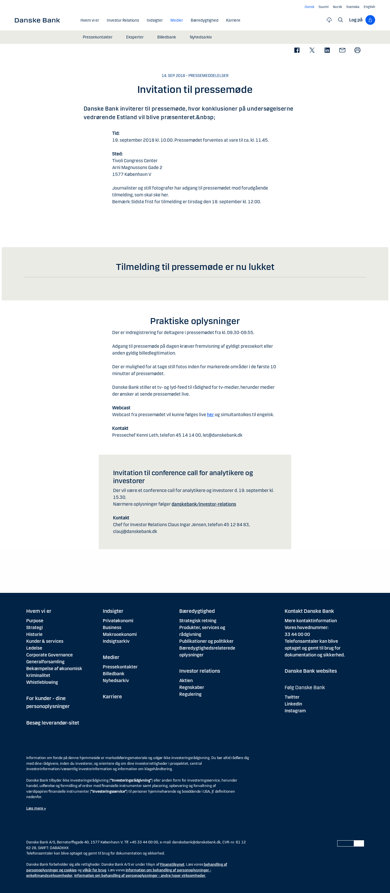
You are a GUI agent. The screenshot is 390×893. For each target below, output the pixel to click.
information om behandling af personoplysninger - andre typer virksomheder (139, 875)
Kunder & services (44, 641)
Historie (34, 634)
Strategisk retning (197, 620)
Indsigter (113, 611)
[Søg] (340, 20)
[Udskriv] (357, 50)
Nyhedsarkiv (116, 680)
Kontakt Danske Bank (309, 611)
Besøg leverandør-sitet (52, 723)
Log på (356, 20)
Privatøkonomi (118, 620)
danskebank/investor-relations (204, 504)
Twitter (292, 697)
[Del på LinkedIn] (327, 50)
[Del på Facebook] (296, 50)
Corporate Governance (49, 655)
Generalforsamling (45, 661)
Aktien (186, 680)
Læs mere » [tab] (36, 808)
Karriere (112, 696)
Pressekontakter (120, 667)
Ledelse (34, 648)
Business (112, 627)
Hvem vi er (38, 611)
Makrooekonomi (120, 634)
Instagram (295, 710)
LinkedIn (293, 704)
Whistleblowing (42, 682)
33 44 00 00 (297, 634)
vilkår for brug (94, 870)
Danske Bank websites (311, 671)
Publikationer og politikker (206, 641)
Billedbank (113, 673)
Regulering (190, 694)
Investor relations (199, 671)
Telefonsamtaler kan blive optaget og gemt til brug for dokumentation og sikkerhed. (315, 648)
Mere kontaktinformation (311, 620)
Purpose (34, 620)
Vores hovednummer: (307, 627)
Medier (111, 657)
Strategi (34, 627)
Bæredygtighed (197, 611)
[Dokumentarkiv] (329, 20)
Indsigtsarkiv (116, 641)
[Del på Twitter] (311, 50)
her (210, 414)
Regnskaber (191, 687)
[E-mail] (342, 50)
